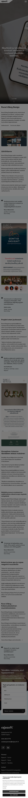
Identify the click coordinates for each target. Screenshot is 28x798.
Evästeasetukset (14, 791)
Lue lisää (4, 787)
